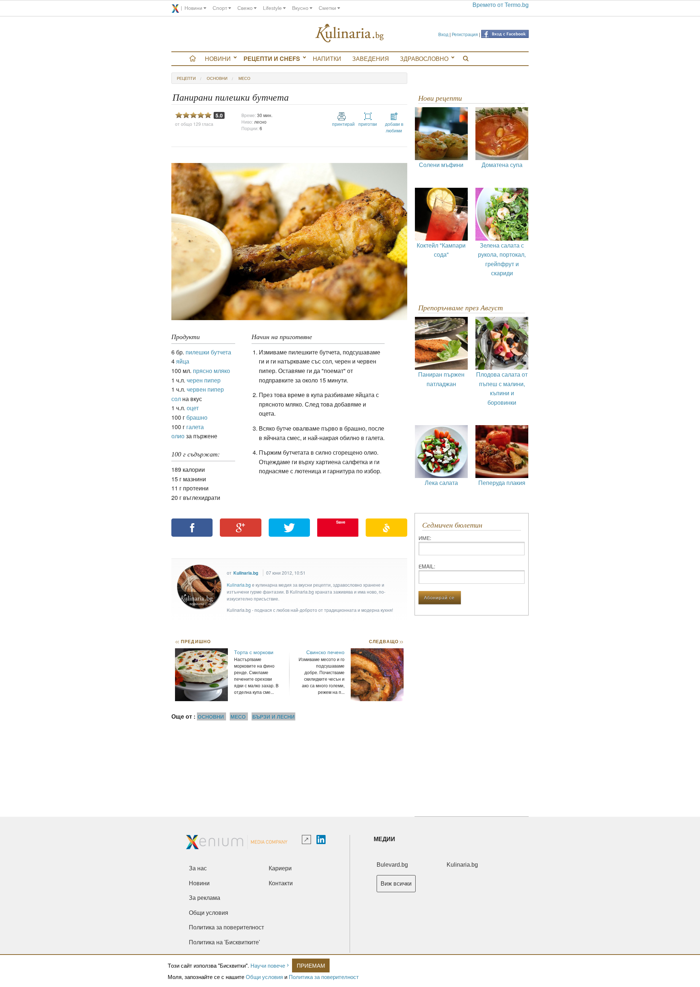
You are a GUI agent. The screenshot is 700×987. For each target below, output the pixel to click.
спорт (220, 8)
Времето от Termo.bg (500, 5)
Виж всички (396, 884)
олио (177, 436)
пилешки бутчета (208, 352)
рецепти (186, 78)
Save (340, 522)
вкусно (300, 8)
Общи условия (264, 976)
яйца (182, 361)
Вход (443, 34)
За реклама (204, 898)
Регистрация (465, 34)
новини (193, 8)
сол (176, 399)
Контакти (281, 883)
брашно (196, 417)
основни (217, 78)
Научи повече (267, 965)
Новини (218, 58)
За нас (198, 868)
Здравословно (424, 58)
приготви (367, 124)
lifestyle (272, 8)
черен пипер (204, 380)
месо (244, 78)
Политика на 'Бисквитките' (224, 942)
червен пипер (205, 389)
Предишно (193, 641)
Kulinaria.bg (245, 573)
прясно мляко (211, 370)
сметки (327, 8)
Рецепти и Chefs (272, 58)
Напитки (327, 58)
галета (195, 427)
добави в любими (394, 127)
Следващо (386, 641)
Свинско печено (325, 652)
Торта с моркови (253, 652)
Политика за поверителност (324, 976)
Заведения (370, 58)
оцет (193, 408)
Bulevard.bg (392, 865)
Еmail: (427, 566)
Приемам (311, 965)
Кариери (280, 868)
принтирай (341, 124)
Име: (425, 537)
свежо (245, 8)
